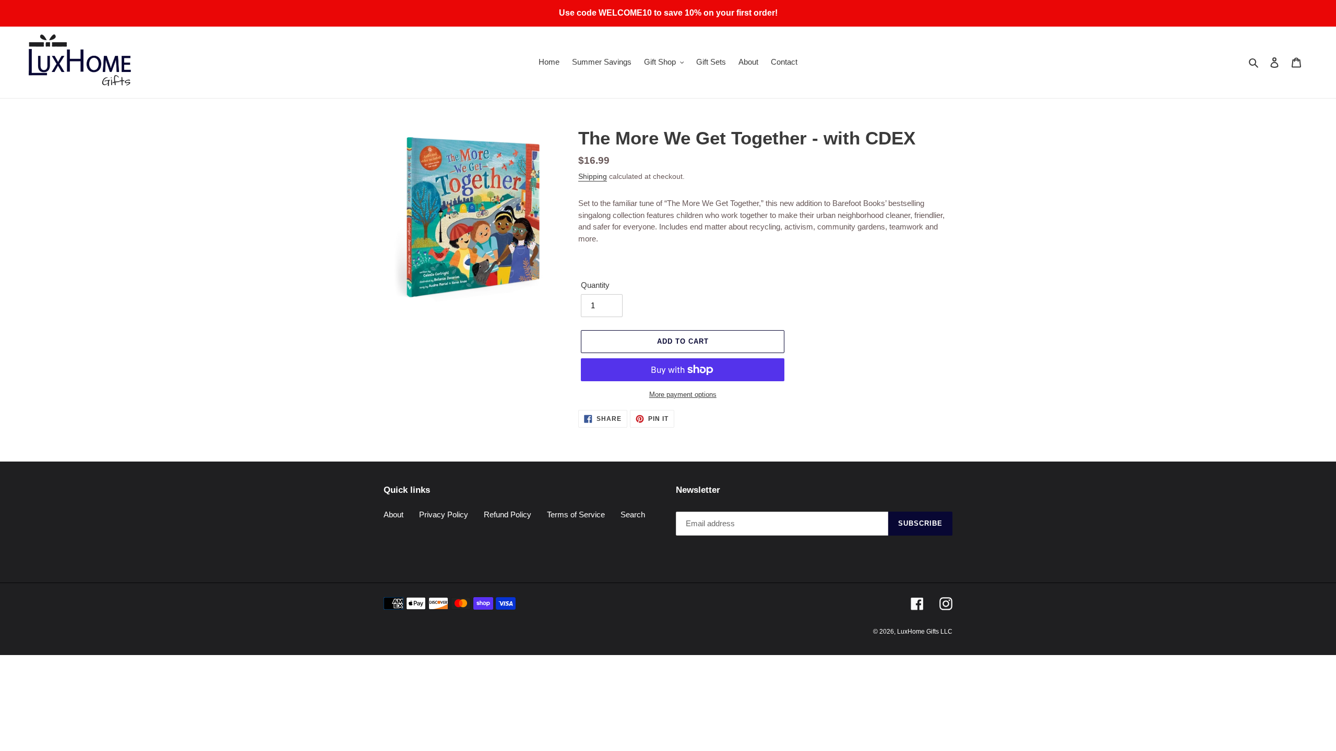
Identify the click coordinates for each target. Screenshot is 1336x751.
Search (633, 514)
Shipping (592, 176)
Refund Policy (507, 514)
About (393, 514)
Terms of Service (576, 514)
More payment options (683, 394)
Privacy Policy (443, 514)
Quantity (595, 285)
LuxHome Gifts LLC (924, 631)
